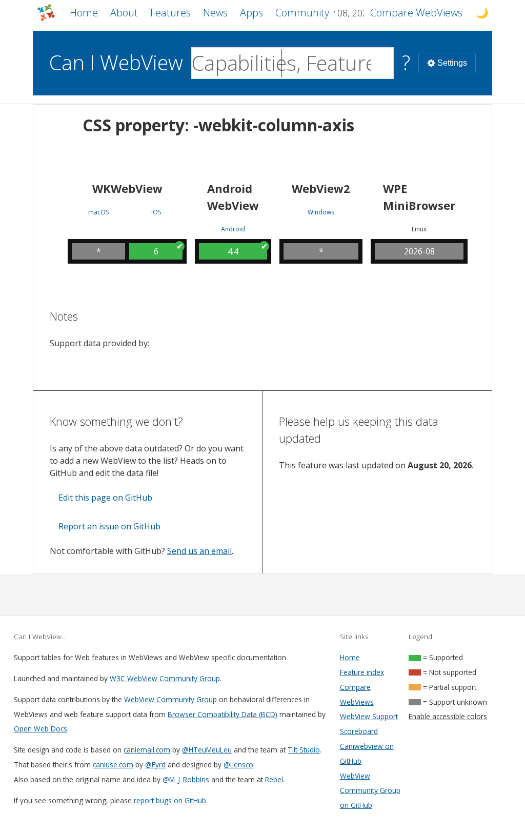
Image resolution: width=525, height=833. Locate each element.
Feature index (362, 672)
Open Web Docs (40, 728)
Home (84, 12)
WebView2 (321, 188)
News (215, 12)
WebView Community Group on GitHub (370, 790)
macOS (98, 212)
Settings (452, 62)
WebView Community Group (170, 699)
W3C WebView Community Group (165, 678)
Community (302, 12)
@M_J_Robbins (186, 779)
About (124, 12)
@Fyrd (155, 764)
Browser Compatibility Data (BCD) (222, 714)
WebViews (416, 12)
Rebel (274, 779)
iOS (156, 212)
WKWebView (127, 188)
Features (170, 12)
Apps (251, 12)
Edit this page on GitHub (105, 497)
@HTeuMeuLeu (207, 750)
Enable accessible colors (448, 716)
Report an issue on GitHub (109, 526)
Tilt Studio (304, 750)
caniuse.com (113, 764)
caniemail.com (147, 750)
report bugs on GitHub (170, 800)
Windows (321, 212)
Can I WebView (116, 62)
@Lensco (238, 764)
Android (233, 229)
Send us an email (199, 551)
